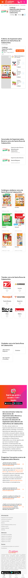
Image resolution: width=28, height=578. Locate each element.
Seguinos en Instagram (6, 538)
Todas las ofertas (5, 521)
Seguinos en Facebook (6, 536)
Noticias (3, 529)
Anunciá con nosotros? (6, 519)
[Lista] (21, 2)
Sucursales (23, 5)
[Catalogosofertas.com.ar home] (9, 1)
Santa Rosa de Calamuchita (11, 465)
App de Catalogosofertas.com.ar (8, 524)
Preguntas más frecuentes (7, 517)
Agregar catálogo (5, 528)
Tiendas (5, 5)
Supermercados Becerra (14, 5)
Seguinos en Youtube (6, 539)
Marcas (3, 522)
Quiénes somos (4, 526)
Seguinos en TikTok (5, 541)
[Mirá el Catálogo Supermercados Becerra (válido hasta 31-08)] (6, 72)
